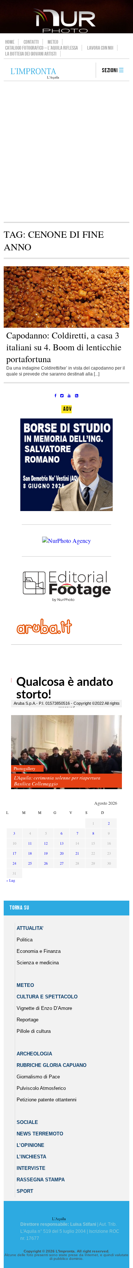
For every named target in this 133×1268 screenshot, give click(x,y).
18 (30, 853)
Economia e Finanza (39, 951)
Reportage (27, 1019)
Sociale (27, 1122)
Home (9, 42)
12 (46, 843)
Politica (25, 939)
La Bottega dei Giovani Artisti (31, 54)
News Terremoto (40, 1134)
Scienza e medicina (38, 962)
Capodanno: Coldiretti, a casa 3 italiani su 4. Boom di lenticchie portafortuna (64, 347)
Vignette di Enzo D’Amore (44, 1008)
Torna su (19, 907)
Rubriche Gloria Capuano (51, 1065)
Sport (25, 1191)
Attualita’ (30, 928)
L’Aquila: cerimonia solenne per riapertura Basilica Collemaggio (57, 781)
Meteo (53, 42)
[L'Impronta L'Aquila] (35, 74)
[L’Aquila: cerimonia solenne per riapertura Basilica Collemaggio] (66, 752)
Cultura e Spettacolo (47, 997)
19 (46, 853)
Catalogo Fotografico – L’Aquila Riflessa (41, 48)
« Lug (10, 880)
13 (62, 843)
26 (46, 863)
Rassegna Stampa (41, 1179)
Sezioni (110, 70)
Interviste (31, 1168)
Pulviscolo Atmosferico (41, 1088)
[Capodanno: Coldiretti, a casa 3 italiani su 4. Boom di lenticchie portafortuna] (66, 326)
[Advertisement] (66, 151)
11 (30, 843)
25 (30, 863)
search (87, 71)
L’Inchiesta (31, 1156)
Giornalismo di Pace (38, 1077)
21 (77, 853)
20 (62, 853)
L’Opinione (30, 1145)
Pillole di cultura (34, 1031)
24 (14, 863)
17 (14, 853)
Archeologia (34, 1054)
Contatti (31, 42)
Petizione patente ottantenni (46, 1099)
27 (62, 863)
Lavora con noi (100, 48)
